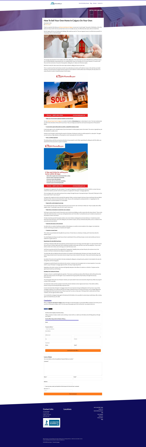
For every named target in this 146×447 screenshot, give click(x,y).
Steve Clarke (47, 24)
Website (45, 381)
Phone (46, 345)
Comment (46, 361)
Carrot (58, 442)
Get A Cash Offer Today (98, 407)
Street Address (48, 331)
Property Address (49, 327)
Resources (101, 416)
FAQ (102, 412)
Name (46, 322)
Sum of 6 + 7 (47, 388)
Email (75, 345)
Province (75, 339)
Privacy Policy (100, 417)
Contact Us (100, 3)
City (46, 339)
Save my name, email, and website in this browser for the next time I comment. (62, 386)
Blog (91, 3)
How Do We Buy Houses (84, 3)
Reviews (95, 3)
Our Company (100, 414)
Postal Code (47, 343)
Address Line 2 (47, 335)
